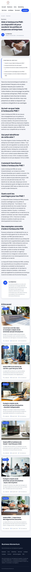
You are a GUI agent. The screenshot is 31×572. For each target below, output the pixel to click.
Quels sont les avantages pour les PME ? (15, 71)
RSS (23, 554)
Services (4, 10)
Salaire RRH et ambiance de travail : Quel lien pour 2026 (12, 443)
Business (9, 7)
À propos (17, 10)
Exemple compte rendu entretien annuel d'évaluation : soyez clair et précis (13, 481)
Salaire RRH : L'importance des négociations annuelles (12, 518)
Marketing (21, 7)
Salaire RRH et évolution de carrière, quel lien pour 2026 (12, 367)
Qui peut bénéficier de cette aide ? (13, 65)
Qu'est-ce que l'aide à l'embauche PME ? (15, 63)
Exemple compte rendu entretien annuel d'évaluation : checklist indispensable (13, 405)
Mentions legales (17, 554)
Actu (15, 7)
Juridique (10, 10)
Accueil (4, 7)
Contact (25, 10)
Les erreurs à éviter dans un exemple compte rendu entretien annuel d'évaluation (13, 330)
